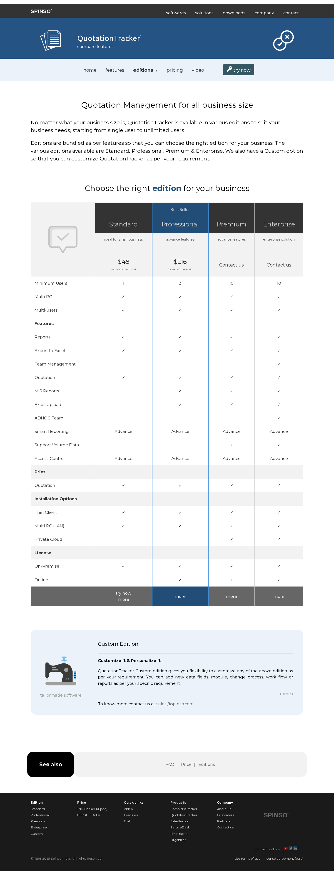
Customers (225, 815)
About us (224, 809)
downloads (234, 12)
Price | (189, 764)
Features (131, 815)
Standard (123, 224)
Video (128, 809)
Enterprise (279, 224)
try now (241, 70)
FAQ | (173, 764)
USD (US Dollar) (89, 815)
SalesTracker (180, 821)
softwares (176, 12)
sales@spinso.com (175, 703)
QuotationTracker (183, 815)
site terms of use (248, 858)
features (114, 70)
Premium (232, 224)
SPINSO (41, 11)
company (264, 12)
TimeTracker (179, 833)
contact (291, 12)
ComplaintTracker (183, 809)
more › (285, 693)
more (123, 599)
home (90, 70)
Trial (127, 821)
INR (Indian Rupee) (92, 809)
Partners (223, 821)
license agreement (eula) (284, 858)
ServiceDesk (180, 827)
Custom (37, 833)
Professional (180, 224)
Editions (206, 764)
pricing (175, 70)
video (198, 70)
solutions (204, 12)
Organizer (178, 840)
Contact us (225, 827)
